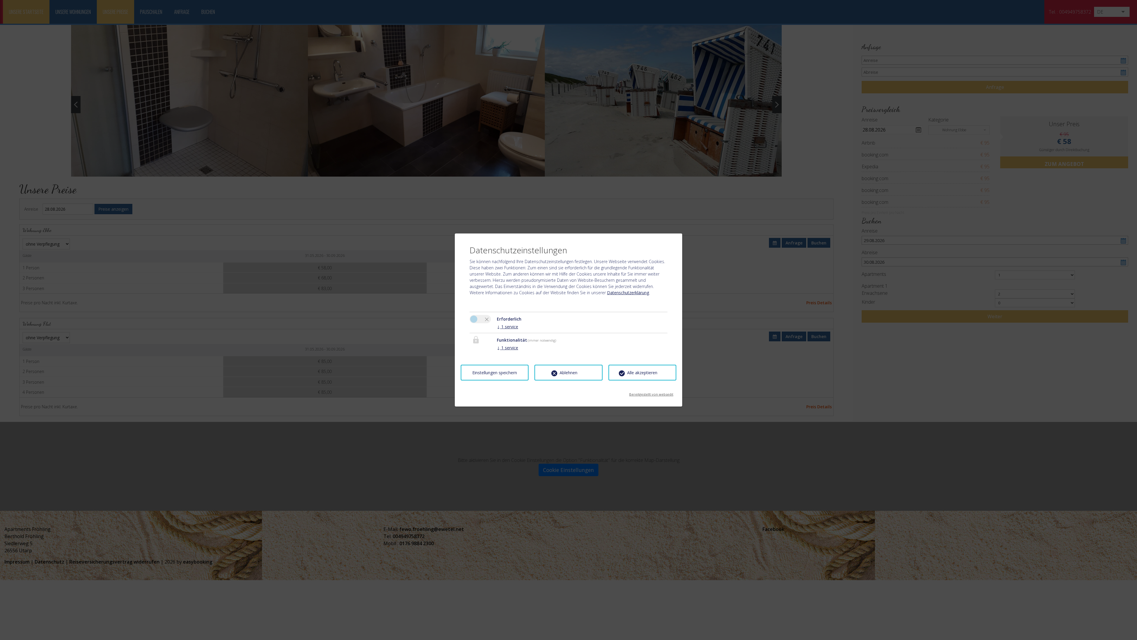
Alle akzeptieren (642, 372)
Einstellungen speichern (494, 372)
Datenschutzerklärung (628, 292)
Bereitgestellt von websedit (651, 392)
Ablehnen (568, 372)
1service (507, 326)
